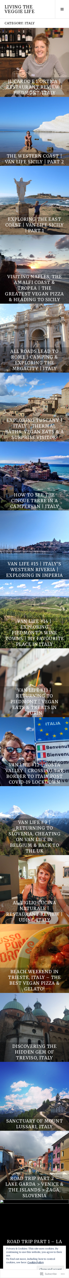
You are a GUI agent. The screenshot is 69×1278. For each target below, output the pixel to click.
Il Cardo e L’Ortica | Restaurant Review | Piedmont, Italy (34, 87)
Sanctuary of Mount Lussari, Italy (34, 1123)
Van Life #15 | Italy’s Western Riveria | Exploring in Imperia (34, 569)
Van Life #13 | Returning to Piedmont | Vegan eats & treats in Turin (34, 702)
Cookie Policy (35, 1262)
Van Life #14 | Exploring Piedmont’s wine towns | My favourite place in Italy (34, 633)
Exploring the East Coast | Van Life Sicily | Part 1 (34, 225)
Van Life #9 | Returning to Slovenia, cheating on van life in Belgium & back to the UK (34, 837)
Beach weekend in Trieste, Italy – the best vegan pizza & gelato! (34, 980)
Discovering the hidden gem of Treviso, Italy (34, 1052)
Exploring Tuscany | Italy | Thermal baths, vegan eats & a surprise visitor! (34, 429)
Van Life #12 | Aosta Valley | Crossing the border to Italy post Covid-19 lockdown (34, 773)
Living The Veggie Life (19, 9)
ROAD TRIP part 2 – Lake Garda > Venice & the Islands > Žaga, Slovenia (34, 1187)
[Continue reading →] (34, 62)
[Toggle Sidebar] (62, 9)
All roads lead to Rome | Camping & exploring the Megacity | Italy (34, 360)
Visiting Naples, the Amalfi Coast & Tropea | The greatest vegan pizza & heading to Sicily (34, 288)
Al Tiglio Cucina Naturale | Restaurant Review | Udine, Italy (34, 911)
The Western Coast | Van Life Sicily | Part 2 (34, 158)
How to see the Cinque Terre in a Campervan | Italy (34, 500)
